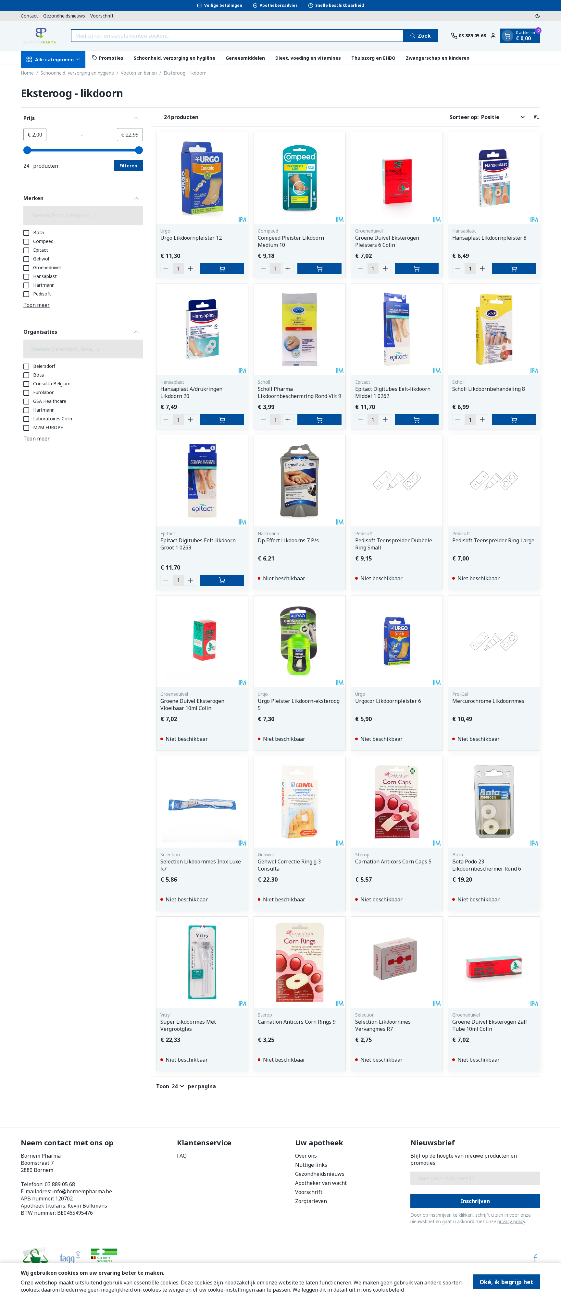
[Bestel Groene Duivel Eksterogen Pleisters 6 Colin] (417, 268)
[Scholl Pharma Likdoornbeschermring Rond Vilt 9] (299, 329)
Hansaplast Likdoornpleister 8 (489, 237)
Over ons (306, 1155)
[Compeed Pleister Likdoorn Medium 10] (299, 178)
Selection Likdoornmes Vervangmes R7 (383, 1025)
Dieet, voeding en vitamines (308, 57)
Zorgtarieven (311, 1201)
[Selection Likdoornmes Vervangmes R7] (397, 962)
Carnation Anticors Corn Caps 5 (393, 861)
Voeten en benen (139, 73)
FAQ (182, 1155)
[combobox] (237, 35)
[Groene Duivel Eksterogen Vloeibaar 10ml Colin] (202, 641)
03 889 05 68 (60, 1184)
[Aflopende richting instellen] (536, 117)
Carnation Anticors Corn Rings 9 (297, 1021)
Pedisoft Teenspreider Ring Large (493, 540)
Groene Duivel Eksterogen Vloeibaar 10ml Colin (192, 704)
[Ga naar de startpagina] (39, 35)
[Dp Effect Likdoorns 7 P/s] (299, 480)
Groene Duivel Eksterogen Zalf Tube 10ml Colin (489, 1025)
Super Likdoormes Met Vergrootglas (188, 1025)
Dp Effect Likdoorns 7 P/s (288, 540)
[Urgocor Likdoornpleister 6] (397, 641)
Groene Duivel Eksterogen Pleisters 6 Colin (387, 241)
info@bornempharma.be (82, 1191)
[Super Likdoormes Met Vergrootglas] (202, 962)
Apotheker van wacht (321, 1183)
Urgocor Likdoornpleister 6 (388, 701)
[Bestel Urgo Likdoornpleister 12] (222, 268)
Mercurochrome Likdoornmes (488, 701)
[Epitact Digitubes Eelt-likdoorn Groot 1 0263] (202, 480)
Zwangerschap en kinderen (437, 57)
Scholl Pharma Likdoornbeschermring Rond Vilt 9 (299, 392)
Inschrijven (475, 1201)
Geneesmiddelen (245, 57)
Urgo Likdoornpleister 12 (191, 237)
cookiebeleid (388, 1289)
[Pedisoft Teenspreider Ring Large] (494, 480)
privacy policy (511, 1221)
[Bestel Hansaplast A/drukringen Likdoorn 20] (222, 419)
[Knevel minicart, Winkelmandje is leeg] (507, 36)
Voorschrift (102, 16)
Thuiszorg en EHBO (373, 57)
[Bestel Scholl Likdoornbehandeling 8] (514, 419)
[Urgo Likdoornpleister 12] (202, 178)
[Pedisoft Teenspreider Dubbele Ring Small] (397, 480)
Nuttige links (311, 1164)
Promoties (111, 57)
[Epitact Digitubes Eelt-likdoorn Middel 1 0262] (397, 329)
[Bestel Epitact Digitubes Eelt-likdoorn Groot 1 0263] (222, 580)
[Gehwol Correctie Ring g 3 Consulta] (299, 802)
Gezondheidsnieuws (64, 16)
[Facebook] (535, 1258)
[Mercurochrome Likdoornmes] (494, 641)
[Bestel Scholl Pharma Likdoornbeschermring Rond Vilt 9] (319, 419)
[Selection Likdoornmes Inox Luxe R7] (202, 802)
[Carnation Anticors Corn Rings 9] (299, 962)
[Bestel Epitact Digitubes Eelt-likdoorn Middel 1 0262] (417, 419)
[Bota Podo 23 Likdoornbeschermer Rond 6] (494, 802)
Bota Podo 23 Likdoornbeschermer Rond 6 (486, 865)
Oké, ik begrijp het (506, 1282)
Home (27, 73)
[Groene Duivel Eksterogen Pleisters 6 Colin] (397, 178)
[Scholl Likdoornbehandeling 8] (494, 329)
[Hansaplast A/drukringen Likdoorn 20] (202, 329)
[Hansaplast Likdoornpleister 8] (494, 178)
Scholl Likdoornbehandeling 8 (488, 388)
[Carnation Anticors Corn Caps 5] (397, 802)
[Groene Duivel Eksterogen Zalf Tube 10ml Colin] (494, 962)
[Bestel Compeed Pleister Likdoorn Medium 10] (319, 268)
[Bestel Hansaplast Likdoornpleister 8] (514, 268)
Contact (29, 16)
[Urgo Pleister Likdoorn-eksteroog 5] (299, 641)
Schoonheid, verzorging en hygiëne (174, 57)
